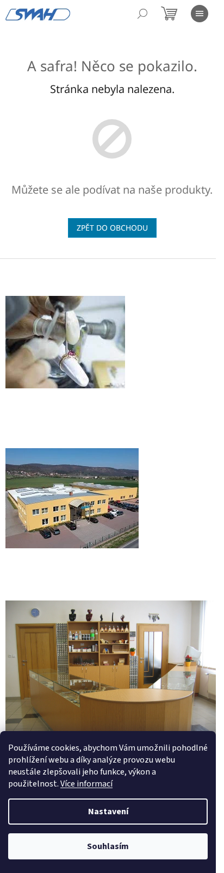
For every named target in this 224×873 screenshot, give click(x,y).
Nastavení (108, 812)
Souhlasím (108, 846)
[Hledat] (142, 13)
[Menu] (199, 13)
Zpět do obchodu (112, 227)
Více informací (86, 784)
